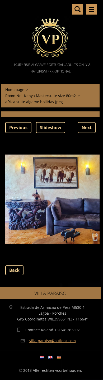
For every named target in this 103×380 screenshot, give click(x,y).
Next (87, 127)
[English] (50, 357)
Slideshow (50, 127)
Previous (18, 127)
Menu (91, 9)
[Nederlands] (42, 357)
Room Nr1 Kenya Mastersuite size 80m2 (40, 95)
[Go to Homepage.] (50, 30)
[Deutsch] (59, 357)
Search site (77, 9)
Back (14, 270)
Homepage (14, 89)
